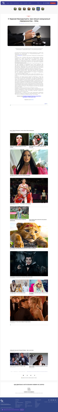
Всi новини (26, 403)
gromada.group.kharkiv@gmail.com (6, 404)
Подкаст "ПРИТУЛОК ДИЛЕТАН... (19, 402)
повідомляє (20, 55)
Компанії (36, 402)
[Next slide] (46, 9)
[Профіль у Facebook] (47, 3)
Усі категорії (16, 401)
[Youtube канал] (48, 3)
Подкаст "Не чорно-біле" (28, 402)
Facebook (32, 99)
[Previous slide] (12, 9)
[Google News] (55, 400)
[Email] (34, 375)
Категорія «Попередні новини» (22, 371)
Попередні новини (28, 16)
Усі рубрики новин (15, 371)
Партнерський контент (28, 401)
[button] (23, 375)
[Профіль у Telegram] (43, 3)
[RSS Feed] (56, 400)
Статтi (16, 403)
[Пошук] (38, 3)
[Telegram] (27, 375)
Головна (11, 371)
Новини (36, 401)
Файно (22, 409)
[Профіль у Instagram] (45, 3)
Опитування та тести (37, 403)
